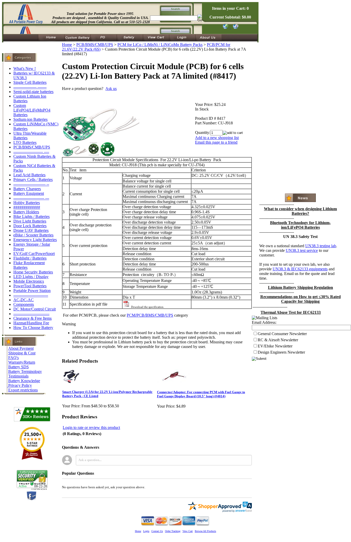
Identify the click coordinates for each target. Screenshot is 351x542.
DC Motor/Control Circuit (34, 309)
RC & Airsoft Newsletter (278, 340)
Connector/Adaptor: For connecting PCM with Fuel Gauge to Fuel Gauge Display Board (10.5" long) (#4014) (201, 394)
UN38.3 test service (302, 250)
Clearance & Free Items (32, 318)
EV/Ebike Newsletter (275, 346)
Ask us (111, 88)
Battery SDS (18, 367)
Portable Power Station (32, 290)
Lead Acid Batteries (29, 175)
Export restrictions (23, 390)
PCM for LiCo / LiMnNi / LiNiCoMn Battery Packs (159, 44)
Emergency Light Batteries (35, 239)
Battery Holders (26, 212)
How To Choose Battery (33, 327)
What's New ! (24, 68)
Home (67, 44)
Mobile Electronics (28, 281)
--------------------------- (30, 295)
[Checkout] (225, 27)
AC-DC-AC (23, 300)
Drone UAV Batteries (31, 230)
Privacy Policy (20, 385)
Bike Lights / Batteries (31, 216)
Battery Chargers (27, 189)
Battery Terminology (25, 371)
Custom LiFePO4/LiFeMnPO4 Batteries (31, 110)
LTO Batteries (24, 142)
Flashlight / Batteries (30, 258)
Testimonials (18, 376)
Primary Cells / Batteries (33, 179)
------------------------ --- (31, 198)
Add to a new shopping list (217, 137)
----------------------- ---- (31, 152)
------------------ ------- (30, 87)
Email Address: (264, 322)
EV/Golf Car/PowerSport (34, 253)
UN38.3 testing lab (320, 246)
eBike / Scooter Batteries (33, 235)
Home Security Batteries (33, 272)
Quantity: (202, 132)
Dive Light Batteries (29, 221)
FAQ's (13, 357)
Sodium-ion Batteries (30, 119)
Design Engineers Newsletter (281, 352)
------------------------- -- (31, 184)
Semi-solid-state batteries (33, 91)
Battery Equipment (28, 193)
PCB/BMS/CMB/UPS (31, 147)
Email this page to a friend (216, 142)
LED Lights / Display (31, 276)
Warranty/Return (21, 362)
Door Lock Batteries (30, 226)
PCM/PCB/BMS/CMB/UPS (150, 315)
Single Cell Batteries (30, 82)
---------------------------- (31, 313)
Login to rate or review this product (91, 427)
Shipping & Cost (21, 353)
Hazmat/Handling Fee (31, 323)
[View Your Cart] (235, 27)
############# (26, 207)
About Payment (21, 348)
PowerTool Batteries (30, 286)
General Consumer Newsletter (282, 334)
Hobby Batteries (26, 202)
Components (23, 304)
